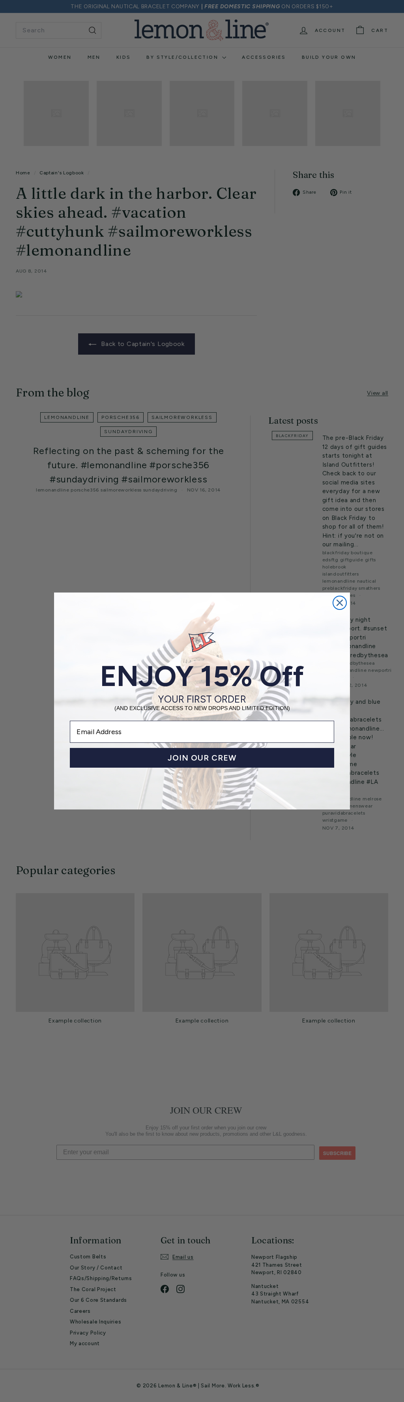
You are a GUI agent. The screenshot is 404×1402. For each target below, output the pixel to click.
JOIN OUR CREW (202, 758)
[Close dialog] (339, 602)
